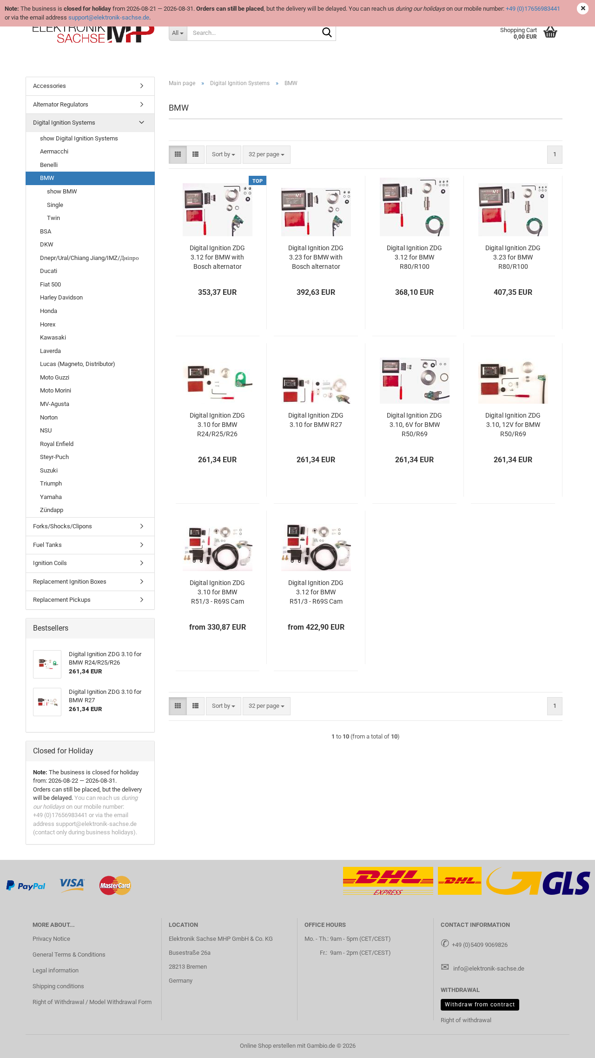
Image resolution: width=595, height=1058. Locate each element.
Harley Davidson (61, 297)
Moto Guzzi (54, 377)
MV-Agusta (54, 403)
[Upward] (569, 1044)
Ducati (48, 270)
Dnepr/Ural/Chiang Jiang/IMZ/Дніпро (89, 257)
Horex (47, 324)
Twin (53, 217)
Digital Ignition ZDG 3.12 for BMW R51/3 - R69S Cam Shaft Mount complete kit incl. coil (316, 592)
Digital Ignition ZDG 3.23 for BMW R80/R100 (513, 257)
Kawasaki (53, 337)
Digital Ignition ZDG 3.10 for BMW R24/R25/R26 (217, 425)
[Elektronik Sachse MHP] (94, 32)
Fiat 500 (50, 284)
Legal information (56, 970)
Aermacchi (54, 151)
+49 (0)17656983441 (533, 8)
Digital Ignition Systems (64, 122)
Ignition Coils (50, 562)
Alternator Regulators (60, 104)
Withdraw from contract (480, 1004)
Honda (48, 310)
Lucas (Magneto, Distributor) (77, 363)
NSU (46, 430)
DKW (46, 244)
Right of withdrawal (466, 1020)
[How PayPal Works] (26, 884)
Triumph (51, 483)
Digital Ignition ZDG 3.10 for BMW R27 (316, 420)
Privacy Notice (51, 938)
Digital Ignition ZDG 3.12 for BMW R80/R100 (414, 257)
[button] (178, 155)
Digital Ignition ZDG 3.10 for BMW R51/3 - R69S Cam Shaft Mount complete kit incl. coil (217, 592)
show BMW (62, 191)
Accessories (49, 85)
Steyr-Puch (54, 456)
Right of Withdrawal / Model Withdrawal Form (92, 1001)
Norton (49, 417)
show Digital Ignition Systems (79, 138)
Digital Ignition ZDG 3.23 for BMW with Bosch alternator (316, 257)
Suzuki (49, 470)
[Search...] (327, 33)
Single (55, 204)
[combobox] (223, 155)
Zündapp (51, 509)
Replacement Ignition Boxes (69, 581)
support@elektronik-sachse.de (108, 17)
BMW (47, 177)
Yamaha (51, 496)
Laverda (50, 350)
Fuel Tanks (47, 544)
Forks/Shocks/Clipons (62, 526)
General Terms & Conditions (69, 954)
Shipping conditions (58, 986)
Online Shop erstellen (268, 1045)
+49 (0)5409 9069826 (480, 944)
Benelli (49, 164)
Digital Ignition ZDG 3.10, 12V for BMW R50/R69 (513, 425)
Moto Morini (55, 390)
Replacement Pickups (62, 599)
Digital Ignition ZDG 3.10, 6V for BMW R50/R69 (414, 425)
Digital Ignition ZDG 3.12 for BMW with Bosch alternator (217, 257)
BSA (45, 231)
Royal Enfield (56, 443)
